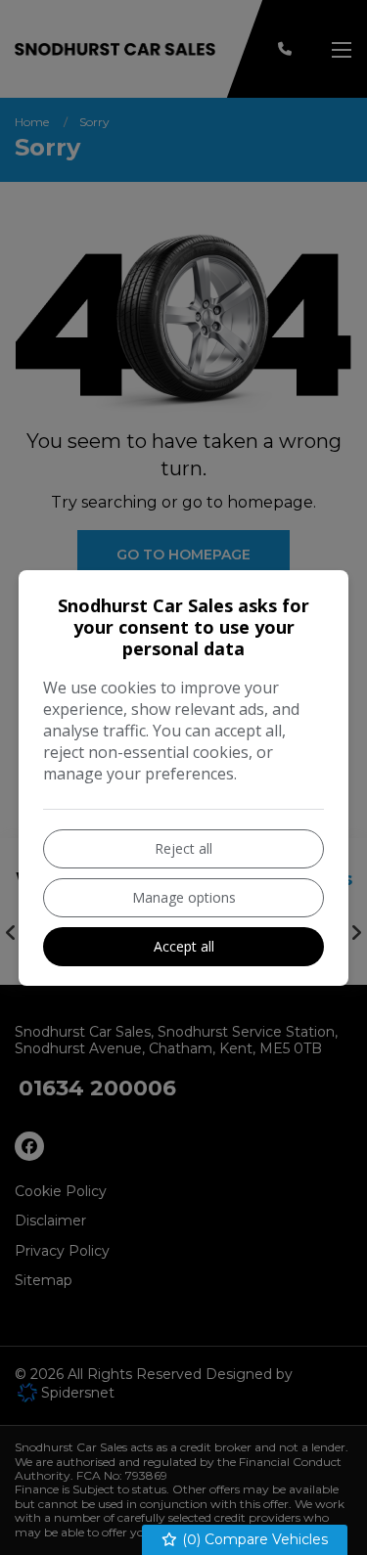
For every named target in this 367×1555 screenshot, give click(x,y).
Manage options (184, 897)
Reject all (183, 848)
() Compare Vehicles (253, 1539)
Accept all (184, 946)
